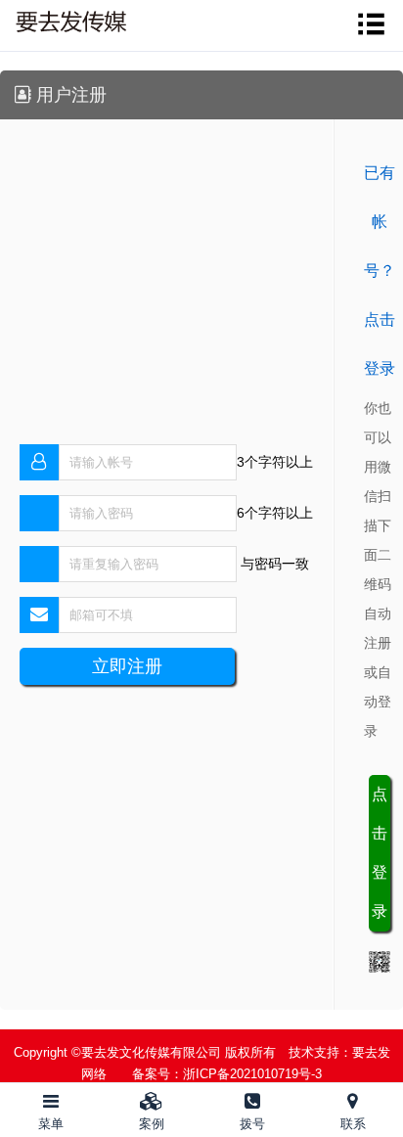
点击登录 (379, 853)
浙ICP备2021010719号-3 (252, 1074)
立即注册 (127, 666)
